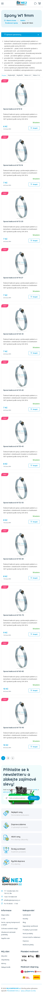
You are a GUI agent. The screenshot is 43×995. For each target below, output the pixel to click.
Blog (24, 922)
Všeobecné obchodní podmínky (8, 933)
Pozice (4, 75)
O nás (3, 919)
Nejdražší (20, 75)
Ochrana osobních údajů (9, 928)
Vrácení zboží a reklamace (31, 937)
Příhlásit (34, 798)
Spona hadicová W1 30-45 (13, 446)
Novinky (25, 919)
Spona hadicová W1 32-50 (13, 503)
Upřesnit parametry (22, 34)
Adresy (3, 963)
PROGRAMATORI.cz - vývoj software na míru (21, 991)
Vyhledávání (27, 915)
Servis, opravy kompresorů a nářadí (10, 923)
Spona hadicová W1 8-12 (12, 109)
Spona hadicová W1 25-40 (13, 390)
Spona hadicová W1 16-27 (13, 278)
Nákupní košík (5, 967)
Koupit (35, 128)
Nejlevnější (11, 75)
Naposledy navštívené (30, 926)
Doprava (26, 941)
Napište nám (5, 938)
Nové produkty (28, 933)
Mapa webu (5, 915)
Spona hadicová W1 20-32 (13, 334)
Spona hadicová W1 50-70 (13, 615)
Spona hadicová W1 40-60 (13, 559)
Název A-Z (27, 75)
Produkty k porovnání (30, 930)
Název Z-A (36, 75)
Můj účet (4, 956)
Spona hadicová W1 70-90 (13, 728)
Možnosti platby (28, 945)
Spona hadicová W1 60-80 (13, 671)
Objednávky (5, 960)
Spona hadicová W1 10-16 (13, 165)
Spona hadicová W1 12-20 (13, 221)
